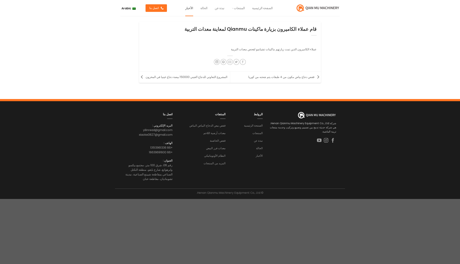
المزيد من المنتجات (215, 163)
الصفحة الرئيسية (262, 8)
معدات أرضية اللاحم (214, 133)
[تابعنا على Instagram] (326, 140)
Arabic (126, 8)
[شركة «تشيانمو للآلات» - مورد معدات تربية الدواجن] (318, 8)
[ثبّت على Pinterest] (223, 62)
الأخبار (189, 8)
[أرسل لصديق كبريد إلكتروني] (230, 62)
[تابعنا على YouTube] (319, 140)
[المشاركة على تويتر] (236, 62)
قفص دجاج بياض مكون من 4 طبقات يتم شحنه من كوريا (281, 77)
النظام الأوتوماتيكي (215, 156)
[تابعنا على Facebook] (333, 140)
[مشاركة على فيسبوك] (243, 62)
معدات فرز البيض (216, 148)
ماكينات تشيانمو (265, 49)
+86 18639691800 (160, 152)
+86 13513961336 (161, 148)
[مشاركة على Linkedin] (217, 62)
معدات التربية (239, 49)
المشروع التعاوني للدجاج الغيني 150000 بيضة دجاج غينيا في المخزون (186, 77)
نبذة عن (219, 8)
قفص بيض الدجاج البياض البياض (207, 125)
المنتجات (239, 8)
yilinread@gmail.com (157, 130)
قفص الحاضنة (218, 141)
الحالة (204, 8)
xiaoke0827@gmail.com (155, 135)
